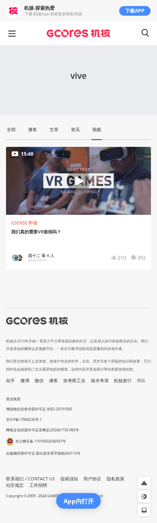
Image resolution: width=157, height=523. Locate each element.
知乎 (10, 380)
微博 (25, 380)
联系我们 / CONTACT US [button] (30, 479)
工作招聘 (38, 485)
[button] (144, 483)
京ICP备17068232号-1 (24, 419)
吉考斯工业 (74, 380)
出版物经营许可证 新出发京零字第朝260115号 (43, 453)
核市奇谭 (100, 380)
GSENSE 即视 (24, 223)
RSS (141, 380)
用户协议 (92, 479)
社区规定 (15, 485)
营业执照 (13, 399)
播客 (53, 380)
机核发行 (123, 380)
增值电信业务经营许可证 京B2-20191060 (39, 409)
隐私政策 (115, 479)
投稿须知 (69, 479)
